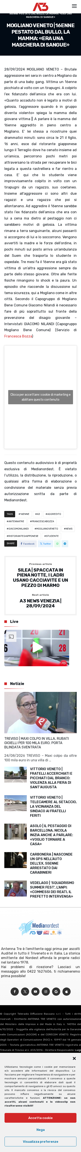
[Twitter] (25, 991)
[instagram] (46, 991)
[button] (74, 1058)
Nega (41, 1130)
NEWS (69, 528)
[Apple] (66, 991)
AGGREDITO (54, 514)
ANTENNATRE (16, 521)
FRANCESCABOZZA (43, 521)
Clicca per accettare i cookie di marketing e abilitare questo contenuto (40, 397)
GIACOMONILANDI (18, 528)
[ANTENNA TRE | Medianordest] (40, 2)
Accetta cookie (40, 1118)
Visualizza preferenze (40, 1142)
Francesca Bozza (18, 336)
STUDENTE (52, 536)
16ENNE (24, 514)
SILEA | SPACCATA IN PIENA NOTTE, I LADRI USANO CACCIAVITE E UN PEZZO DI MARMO (40, 575)
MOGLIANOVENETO (47, 528)
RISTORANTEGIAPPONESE (23, 536)
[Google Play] (56, 991)
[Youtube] (35, 991)
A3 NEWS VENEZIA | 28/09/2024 (40, 601)
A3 (38, 514)
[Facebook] (15, 991)
